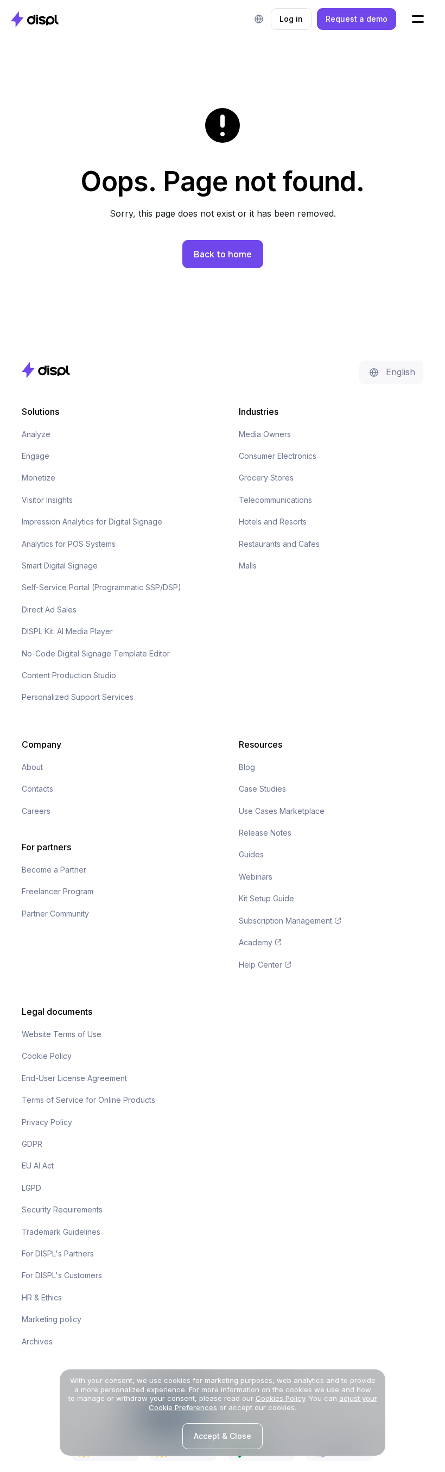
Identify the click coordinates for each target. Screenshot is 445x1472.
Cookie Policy (47, 1055)
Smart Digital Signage (60, 565)
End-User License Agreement (74, 1078)
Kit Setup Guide (266, 898)
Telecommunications (275, 499)
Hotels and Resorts (273, 521)
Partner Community (55, 913)
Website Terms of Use (61, 1034)
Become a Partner (54, 869)
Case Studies (262, 788)
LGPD (31, 1187)
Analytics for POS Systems (69, 543)
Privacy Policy (47, 1122)
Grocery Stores (266, 477)
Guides (251, 854)
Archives (37, 1341)
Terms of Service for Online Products (88, 1099)
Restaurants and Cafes (279, 543)
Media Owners (265, 434)
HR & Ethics (42, 1297)
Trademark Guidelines (61, 1231)
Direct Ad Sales (49, 609)
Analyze (36, 434)
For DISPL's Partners (58, 1253)
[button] (258, 19)
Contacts (37, 788)
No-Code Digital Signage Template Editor (96, 653)
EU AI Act (38, 1165)
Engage (35, 455)
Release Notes (265, 832)
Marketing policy (51, 1319)
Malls (248, 565)
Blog (247, 767)
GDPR (32, 1143)
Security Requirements (62, 1209)
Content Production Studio (69, 675)
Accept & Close (222, 1436)
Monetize (38, 477)
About (32, 767)
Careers (36, 811)
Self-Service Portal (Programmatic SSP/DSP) (101, 587)
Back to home (223, 254)
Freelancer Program (57, 891)
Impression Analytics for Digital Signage (92, 521)
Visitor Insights (47, 499)
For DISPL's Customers (62, 1275)
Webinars (255, 876)
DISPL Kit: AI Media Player (67, 631)
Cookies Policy (280, 1398)
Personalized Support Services (78, 697)
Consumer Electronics (277, 455)
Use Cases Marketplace (282, 811)
